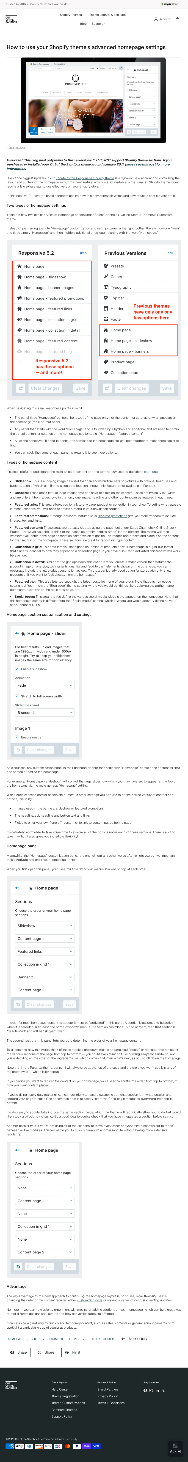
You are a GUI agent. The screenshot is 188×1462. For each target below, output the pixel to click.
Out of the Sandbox (26, 1439)
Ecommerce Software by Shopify (58, 1439)
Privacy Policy (107, 1396)
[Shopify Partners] (169, 4)
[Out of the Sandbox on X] (163, 1390)
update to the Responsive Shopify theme (85, 178)
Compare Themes (64, 1410)
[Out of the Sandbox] (11, 19)
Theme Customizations (68, 1403)
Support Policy (62, 1416)
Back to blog (138, 1339)
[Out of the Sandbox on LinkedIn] (157, 1390)
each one (151, 472)
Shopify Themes (100, 1339)
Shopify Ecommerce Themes (55, 1339)
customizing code (90, 1300)
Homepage (16, 1339)
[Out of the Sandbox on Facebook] (145, 1390)
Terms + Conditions (110, 1403)
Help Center (60, 1389)
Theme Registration (65, 1396)
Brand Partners (108, 1389)
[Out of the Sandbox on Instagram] (151, 1390)
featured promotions (112, 516)
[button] (72, 14)
